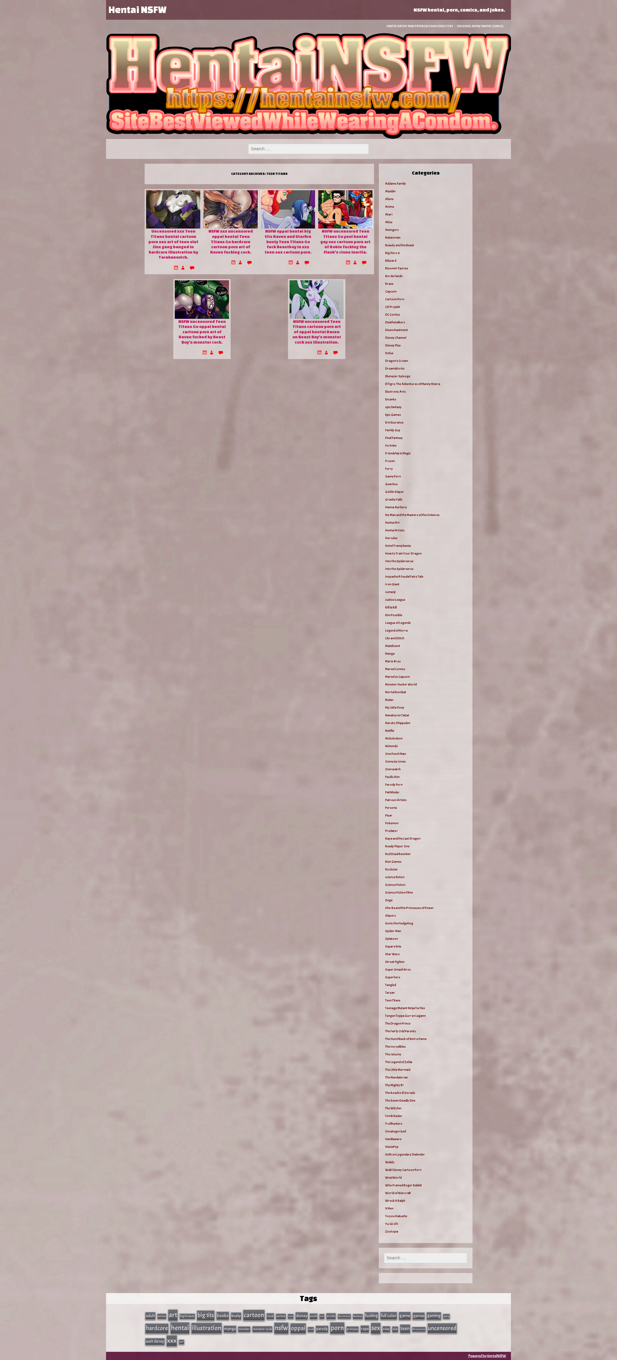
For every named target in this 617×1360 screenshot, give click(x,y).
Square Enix (393, 946)
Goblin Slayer (394, 492)
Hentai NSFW (137, 9)
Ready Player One (397, 846)
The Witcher (393, 1108)
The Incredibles (395, 1047)
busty (236, 1315)
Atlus (388, 222)
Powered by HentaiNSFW (487, 1355)
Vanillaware (393, 1139)
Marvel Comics (395, 669)
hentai (180, 1327)
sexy (386, 1329)
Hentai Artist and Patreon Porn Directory (420, 26)
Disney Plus (393, 345)
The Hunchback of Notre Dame (406, 1039)
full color (388, 1316)
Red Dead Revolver (398, 854)
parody (322, 1328)
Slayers (390, 916)
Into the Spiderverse (399, 561)
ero (322, 1316)
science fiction (394, 877)
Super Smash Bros (398, 970)
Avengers (392, 230)
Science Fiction (395, 885)
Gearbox (391, 484)
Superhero (392, 977)
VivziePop (391, 1147)
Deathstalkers (395, 322)
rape (365, 1328)
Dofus (389, 353)
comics (280, 1316)
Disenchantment (396, 330)
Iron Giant (392, 584)
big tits (205, 1315)
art (173, 1315)
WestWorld (393, 1178)
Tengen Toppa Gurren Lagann (405, 1016)
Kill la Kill (391, 607)
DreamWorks (394, 368)
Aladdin (390, 191)
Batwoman (392, 237)
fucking (371, 1316)
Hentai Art (392, 523)
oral (310, 1329)
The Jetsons (393, 1054)
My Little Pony (394, 708)
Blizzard (390, 261)
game (404, 1316)
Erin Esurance (394, 422)
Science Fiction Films (399, 892)
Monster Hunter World (401, 684)
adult (150, 1315)
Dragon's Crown (396, 361)
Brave (389, 284)
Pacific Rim (392, 777)
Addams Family (395, 184)
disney (301, 1315)
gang (446, 1316)
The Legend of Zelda (398, 1062)
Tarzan (390, 993)
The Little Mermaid (397, 1070)
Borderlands (393, 276)
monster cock (262, 1329)
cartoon (254, 1315)
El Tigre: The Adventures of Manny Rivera (412, 384)
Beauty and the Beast (399, 245)
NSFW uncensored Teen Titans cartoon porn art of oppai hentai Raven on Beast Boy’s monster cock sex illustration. (316, 331)
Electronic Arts (395, 392)
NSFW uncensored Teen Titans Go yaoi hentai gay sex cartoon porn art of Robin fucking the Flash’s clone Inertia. (345, 241)
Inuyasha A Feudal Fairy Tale (404, 577)
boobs (222, 1316)
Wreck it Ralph (395, 1201)
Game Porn (393, 476)
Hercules (391, 538)
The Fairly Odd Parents (400, 1031)
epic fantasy (393, 407)
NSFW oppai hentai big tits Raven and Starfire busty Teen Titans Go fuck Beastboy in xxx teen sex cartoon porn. (288, 241)
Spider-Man (393, 931)
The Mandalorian (396, 1077)
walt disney (155, 1341)
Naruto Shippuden (397, 723)
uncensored (442, 1328)
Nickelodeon (393, 738)
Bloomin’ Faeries (396, 268)
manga (230, 1328)
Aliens (389, 199)
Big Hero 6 (392, 253)
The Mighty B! (394, 1085)
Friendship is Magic (398, 453)
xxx (171, 1340)
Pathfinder (392, 792)
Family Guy (392, 430)
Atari (388, 214)
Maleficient (392, 646)
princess (352, 1329)
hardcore (157, 1328)
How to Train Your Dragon (403, 553)
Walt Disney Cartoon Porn (403, 1170)
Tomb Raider (393, 1116)
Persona (391, 808)
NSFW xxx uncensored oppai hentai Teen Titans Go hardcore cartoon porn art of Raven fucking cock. (230, 241)
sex (375, 1328)
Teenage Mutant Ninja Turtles (405, 1008)
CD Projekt (392, 307)
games (418, 1315)
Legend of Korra (396, 630)
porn (337, 1327)
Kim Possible (393, 615)
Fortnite (390, 446)
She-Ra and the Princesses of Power (409, 908)
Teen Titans (392, 1000)
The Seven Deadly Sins (400, 1100)
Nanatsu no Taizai (397, 715)
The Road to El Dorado (400, 1093)
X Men (389, 1208)
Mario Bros (393, 661)
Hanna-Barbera (396, 507)
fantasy (357, 1316)
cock (270, 1316)
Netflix (389, 731)
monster (244, 1329)
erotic (331, 1316)
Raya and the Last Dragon (402, 839)
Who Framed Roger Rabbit (403, 1185)
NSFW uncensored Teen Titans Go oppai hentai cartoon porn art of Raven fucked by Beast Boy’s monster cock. (202, 331)
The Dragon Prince (397, 1023)
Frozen (390, 461)
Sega (388, 900)
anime (162, 1316)
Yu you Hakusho (396, 1216)
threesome (419, 1329)
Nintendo (391, 746)
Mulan (389, 700)
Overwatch (393, 769)
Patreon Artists (396, 800)
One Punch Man (395, 754)
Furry (389, 469)
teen (405, 1328)
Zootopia (391, 1231)
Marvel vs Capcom (397, 677)
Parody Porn (393, 785)
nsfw (281, 1328)
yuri (181, 1341)
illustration (206, 1328)
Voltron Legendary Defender (405, 1154)
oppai (298, 1328)
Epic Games (393, 415)
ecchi (313, 1316)
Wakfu (389, 1162)
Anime (389, 207)
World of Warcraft (398, 1193)
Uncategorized (395, 1131)
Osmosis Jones (395, 761)
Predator (391, 831)
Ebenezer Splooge (397, 376)
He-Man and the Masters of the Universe (412, 515)
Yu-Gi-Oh (391, 1224)
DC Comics (392, 315)
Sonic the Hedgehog (399, 923)
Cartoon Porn (394, 299)
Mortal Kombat (395, 692)
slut (395, 1329)
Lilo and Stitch (394, 638)
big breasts (187, 1316)
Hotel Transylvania (398, 546)
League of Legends (398, 623)
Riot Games (393, 862)
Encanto (390, 399)
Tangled (390, 985)
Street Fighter (395, 962)
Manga (390, 654)
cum (290, 1316)
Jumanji (390, 592)
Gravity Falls (393, 499)
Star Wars (392, 954)
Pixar (388, 815)
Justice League (395, 600)
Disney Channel (395, 338)
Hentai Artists (394, 530)
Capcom (390, 291)
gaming (434, 1316)
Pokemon (391, 823)
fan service (344, 1316)
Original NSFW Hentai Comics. (480, 26)
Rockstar (391, 869)
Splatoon (391, 939)
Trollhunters (393, 1124)
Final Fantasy (394, 438)
